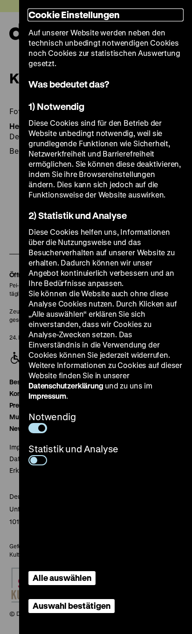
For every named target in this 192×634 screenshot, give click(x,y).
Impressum (47, 395)
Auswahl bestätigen (71, 605)
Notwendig (51, 416)
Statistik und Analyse (73, 448)
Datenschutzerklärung (65, 385)
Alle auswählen (62, 577)
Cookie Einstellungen (74, 14)
